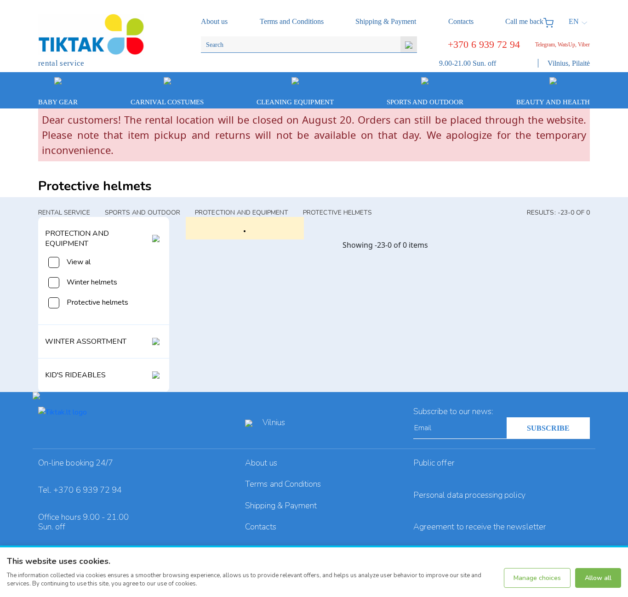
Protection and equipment (241, 212)
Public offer (434, 462)
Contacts (260, 526)
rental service (61, 63)
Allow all (598, 578)
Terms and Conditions (283, 483)
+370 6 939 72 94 (484, 44)
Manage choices (537, 578)
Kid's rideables (75, 375)
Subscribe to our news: (453, 411)
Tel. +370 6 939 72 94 (80, 489)
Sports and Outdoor (143, 212)
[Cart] (550, 21)
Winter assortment (85, 341)
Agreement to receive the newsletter (479, 526)
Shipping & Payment (281, 505)
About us (261, 462)
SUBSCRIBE (548, 428)
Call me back (524, 21)
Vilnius (274, 422)
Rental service (64, 212)
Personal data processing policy (469, 494)
